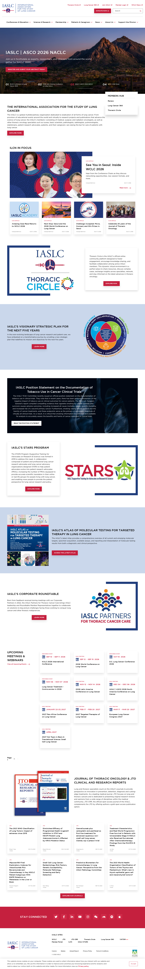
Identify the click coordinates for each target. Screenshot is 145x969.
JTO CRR (74, 939)
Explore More (15, 133)
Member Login (121, 5)
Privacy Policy (87, 951)
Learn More (39, 346)
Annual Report (74, 951)
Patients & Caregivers (80, 22)
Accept (133, 963)
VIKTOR (123, 939)
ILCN (70, 942)
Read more (124, 188)
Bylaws (63, 951)
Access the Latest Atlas (65, 553)
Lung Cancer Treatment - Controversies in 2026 (53, 688)
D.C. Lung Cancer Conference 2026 (122, 663)
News (97, 22)
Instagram (87, 916)
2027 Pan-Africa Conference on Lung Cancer (54, 716)
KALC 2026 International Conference (53, 663)
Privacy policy (83, 966)
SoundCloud (103, 916)
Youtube (79, 916)
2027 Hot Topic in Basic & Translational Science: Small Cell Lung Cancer (54, 739)
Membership (61, 22)
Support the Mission (127, 22)
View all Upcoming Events (17, 664)
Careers (54, 951)
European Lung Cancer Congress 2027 (119, 716)
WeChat (95, 916)
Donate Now (101, 11)
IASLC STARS (83, 942)
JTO (63, 939)
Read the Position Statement (26, 423)
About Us (109, 22)
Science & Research (42, 22)
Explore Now (112, 283)
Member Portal (57, 942)
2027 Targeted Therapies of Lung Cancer (88, 716)
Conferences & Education (17, 22)
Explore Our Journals (73, 896)
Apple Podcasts (119, 916)
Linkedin (72, 916)
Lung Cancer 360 (90, 5)
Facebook (64, 916)
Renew (111, 101)
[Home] (18, 8)
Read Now (14, 69)
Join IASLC (106, 5)
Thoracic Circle (73, 5)
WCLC (54, 939)
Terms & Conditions (102, 951)
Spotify (111, 916)
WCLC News (136, 5)
